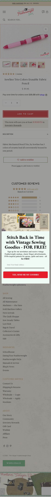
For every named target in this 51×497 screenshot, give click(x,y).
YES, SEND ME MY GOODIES (25, 274)
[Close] (46, 216)
